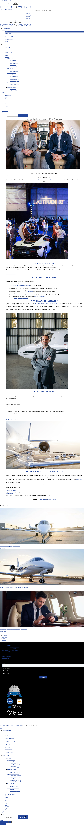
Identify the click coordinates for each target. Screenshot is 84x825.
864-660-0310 (3, 0)
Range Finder (7, 42)
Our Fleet (6, 55)
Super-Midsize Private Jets (11, 73)
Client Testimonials (8, 95)
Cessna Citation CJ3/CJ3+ (14, 63)
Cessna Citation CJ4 (13, 65)
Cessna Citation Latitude (14, 71)
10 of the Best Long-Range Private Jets (10, 546)
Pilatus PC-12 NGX (13, 89)
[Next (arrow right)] (4, 824)
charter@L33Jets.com (14, 647)
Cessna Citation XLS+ (14, 770)
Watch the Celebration (10, 274)
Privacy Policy (3, 725)
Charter (3, 30)
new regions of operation (20, 294)
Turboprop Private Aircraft (11, 87)
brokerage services (62, 480)
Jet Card (6, 41)
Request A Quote (11, 490)
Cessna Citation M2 (13, 60)
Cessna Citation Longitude (14, 74)
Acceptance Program (8, 52)
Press (6, 108)
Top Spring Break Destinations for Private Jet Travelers (14, 587)
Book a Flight (3, 820)
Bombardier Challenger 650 (15, 786)
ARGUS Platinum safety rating (26, 291)
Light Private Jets (10, 58)
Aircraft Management (6, 28)
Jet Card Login (5, 658)
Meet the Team (7, 98)
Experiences (7, 739)
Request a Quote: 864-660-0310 (6, 9)
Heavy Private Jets (10, 82)
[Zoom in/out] (1, 822)
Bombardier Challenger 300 (14, 79)
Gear (6, 100)
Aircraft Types (7, 57)
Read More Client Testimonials (12, 419)
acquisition (47, 480)
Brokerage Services (8, 50)
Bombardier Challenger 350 (14, 81)
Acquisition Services (8, 49)
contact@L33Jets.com (14, 648)
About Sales (7, 747)
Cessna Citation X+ (14, 778)
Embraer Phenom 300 (13, 66)
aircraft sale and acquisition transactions (21, 285)
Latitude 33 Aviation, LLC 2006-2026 (14, 725)
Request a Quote (9, 0)
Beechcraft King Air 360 (14, 90)
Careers (6, 97)
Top (1, 728)
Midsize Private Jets (10, 68)
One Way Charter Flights (9, 36)
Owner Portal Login (6, 656)
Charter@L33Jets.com (51, 499)
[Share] (7, 822)
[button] (3, 113)
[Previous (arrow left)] (1, 824)
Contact (3, 109)
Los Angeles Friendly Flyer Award (21, 298)
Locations (6, 34)
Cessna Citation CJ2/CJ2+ (15, 763)
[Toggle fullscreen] (4, 822)
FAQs (6, 805)
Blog (5, 103)
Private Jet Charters (8, 33)
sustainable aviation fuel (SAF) (40, 296)
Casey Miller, (46, 303)
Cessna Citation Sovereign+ (14, 76)
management (52, 480)
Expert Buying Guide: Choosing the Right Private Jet (13, 629)
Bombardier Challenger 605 (14, 84)
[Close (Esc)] (10, 822)
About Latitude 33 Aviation (9, 93)
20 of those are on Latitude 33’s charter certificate (48, 179)
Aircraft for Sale (7, 47)
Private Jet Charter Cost (9, 39)
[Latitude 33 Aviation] (15, 7)
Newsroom (6, 106)
